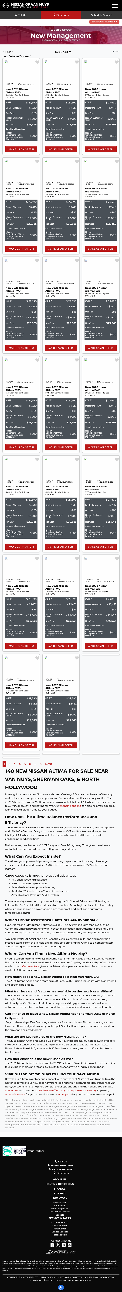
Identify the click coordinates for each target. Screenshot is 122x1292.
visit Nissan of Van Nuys (52, 1090)
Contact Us (13, 1277)
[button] (61, 1287)
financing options (70, 805)
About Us (59, 1179)
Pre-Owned (59, 1205)
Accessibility (30, 1277)
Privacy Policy (49, 1277)
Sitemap (59, 1193)
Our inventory (30, 966)
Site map (64, 1277)
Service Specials (60, 1231)
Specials (60, 1214)
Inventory (59, 1198)
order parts (65, 1094)
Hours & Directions (60, 1184)
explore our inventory (84, 1090)
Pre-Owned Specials (60, 1211)
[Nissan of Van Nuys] (26, 5)
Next (48, 763)
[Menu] (114, 6)
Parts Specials (60, 1234)
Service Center (59, 1225)
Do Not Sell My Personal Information (93, 1277)
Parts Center (60, 1228)
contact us (11, 1090)
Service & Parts (60, 1218)
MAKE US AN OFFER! (21, 149)
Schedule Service (101, 15)
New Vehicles (59, 1202)
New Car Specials (59, 1208)
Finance (59, 1188)
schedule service (15, 1094)
